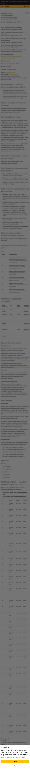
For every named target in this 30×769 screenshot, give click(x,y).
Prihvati (15, 761)
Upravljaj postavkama (15, 765)
